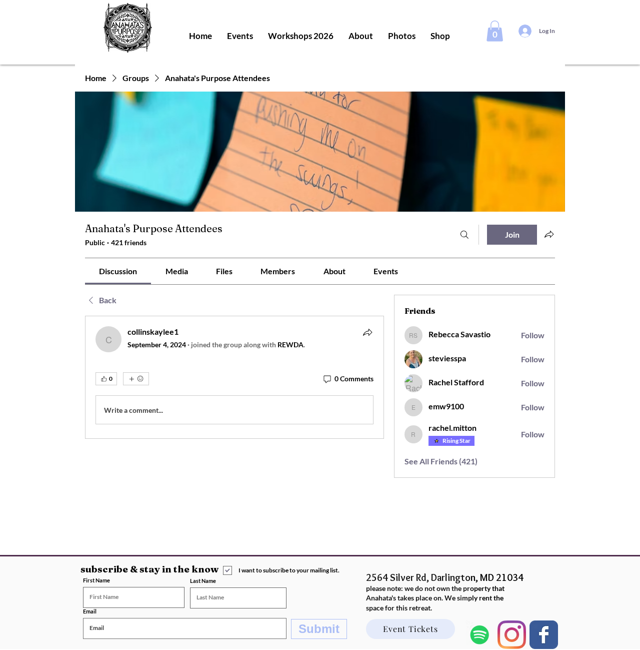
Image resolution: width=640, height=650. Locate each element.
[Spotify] (480, 634)
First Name (96, 580)
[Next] (544, 634)
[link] (118, 271)
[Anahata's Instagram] (512, 634)
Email (89, 611)
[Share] (368, 332)
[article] (234, 377)
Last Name (203, 580)
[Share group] (549, 234)
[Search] (464, 235)
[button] (495, 31)
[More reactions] (136, 378)
